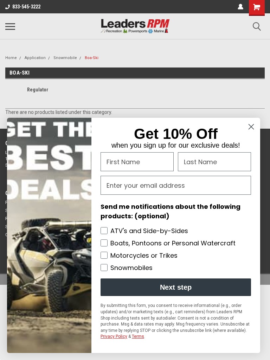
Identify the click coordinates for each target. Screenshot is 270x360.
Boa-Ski (91, 58)
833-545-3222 (26, 6)
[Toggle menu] (10, 26)
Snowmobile (65, 58)
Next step (176, 287)
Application (35, 58)
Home (11, 58)
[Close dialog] (251, 127)
